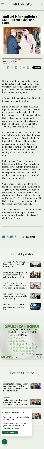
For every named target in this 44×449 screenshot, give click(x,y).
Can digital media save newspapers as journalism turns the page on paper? (14, 285)
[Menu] (2, 4)
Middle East (7, 397)
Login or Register (10, 432)
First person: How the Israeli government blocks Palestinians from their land (15, 402)
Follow (37, 68)
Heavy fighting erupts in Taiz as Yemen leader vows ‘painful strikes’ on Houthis (15, 274)
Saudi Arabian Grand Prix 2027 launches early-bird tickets (14, 306)
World (5, 381)
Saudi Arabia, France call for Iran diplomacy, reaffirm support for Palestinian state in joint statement (15, 387)
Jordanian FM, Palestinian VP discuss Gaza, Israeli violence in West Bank (15, 264)
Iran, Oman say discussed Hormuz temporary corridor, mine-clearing (15, 296)
